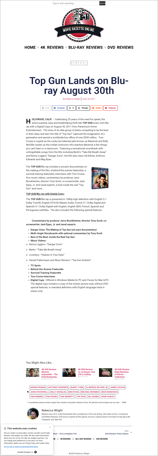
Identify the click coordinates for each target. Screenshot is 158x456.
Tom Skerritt (67, 396)
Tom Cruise (51, 396)
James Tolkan (117, 387)
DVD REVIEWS (120, 47)
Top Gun (81, 396)
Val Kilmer (93, 396)
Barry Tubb (77, 387)
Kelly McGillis (58, 392)
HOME (30, 47)
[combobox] (76, 3)
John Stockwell (39, 392)
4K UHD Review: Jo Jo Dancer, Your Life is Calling (86, 372)
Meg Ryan (73, 392)
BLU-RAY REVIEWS (85, 47)
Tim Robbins (36, 396)
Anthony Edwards (58, 387)
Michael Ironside (90, 392)
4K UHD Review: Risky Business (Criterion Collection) (122, 373)
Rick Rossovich (110, 392)
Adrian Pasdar (38, 387)
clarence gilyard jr (96, 387)
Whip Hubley (108, 396)
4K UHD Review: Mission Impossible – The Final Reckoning (50, 373)
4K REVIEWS (52, 47)
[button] (45, 108)
